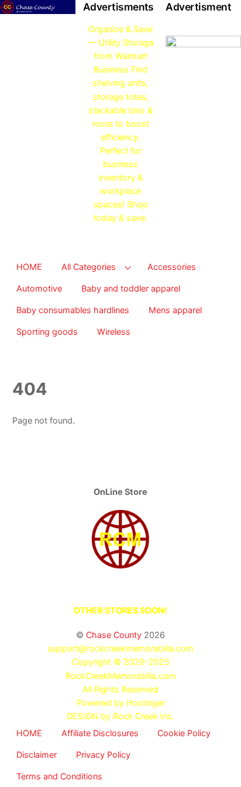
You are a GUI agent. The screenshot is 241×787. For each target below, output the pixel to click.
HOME (29, 267)
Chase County (114, 635)
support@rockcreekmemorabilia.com (120, 648)
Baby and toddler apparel (130, 288)
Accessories (171, 267)
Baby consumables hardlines (72, 310)
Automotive (39, 288)
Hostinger (145, 703)
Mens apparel (175, 310)
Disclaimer (36, 755)
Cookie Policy (184, 733)
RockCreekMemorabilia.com (121, 676)
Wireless (113, 332)
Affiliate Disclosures (100, 733)
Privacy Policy (103, 755)
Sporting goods (47, 332)
